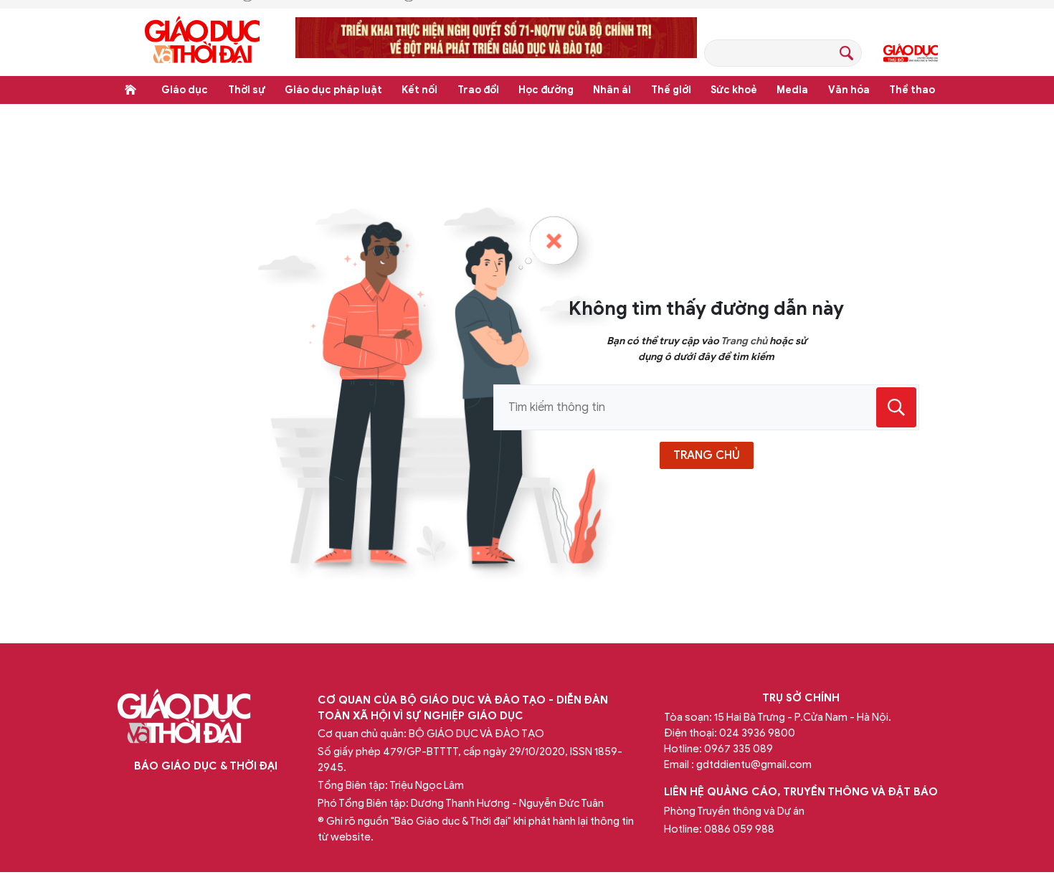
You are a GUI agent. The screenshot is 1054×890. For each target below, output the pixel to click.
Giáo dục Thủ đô (910, 53)
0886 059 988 (739, 829)
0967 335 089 (738, 748)
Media (792, 90)
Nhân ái (612, 90)
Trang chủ (130, 89)
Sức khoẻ (734, 90)
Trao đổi (478, 90)
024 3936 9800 (757, 732)
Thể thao (912, 90)
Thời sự (246, 90)
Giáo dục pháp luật (333, 90)
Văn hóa (849, 90)
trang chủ (706, 455)
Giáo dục (184, 90)
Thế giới (671, 90)
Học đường (546, 90)
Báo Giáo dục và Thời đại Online (202, 42)
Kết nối (419, 90)
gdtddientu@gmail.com (754, 764)
